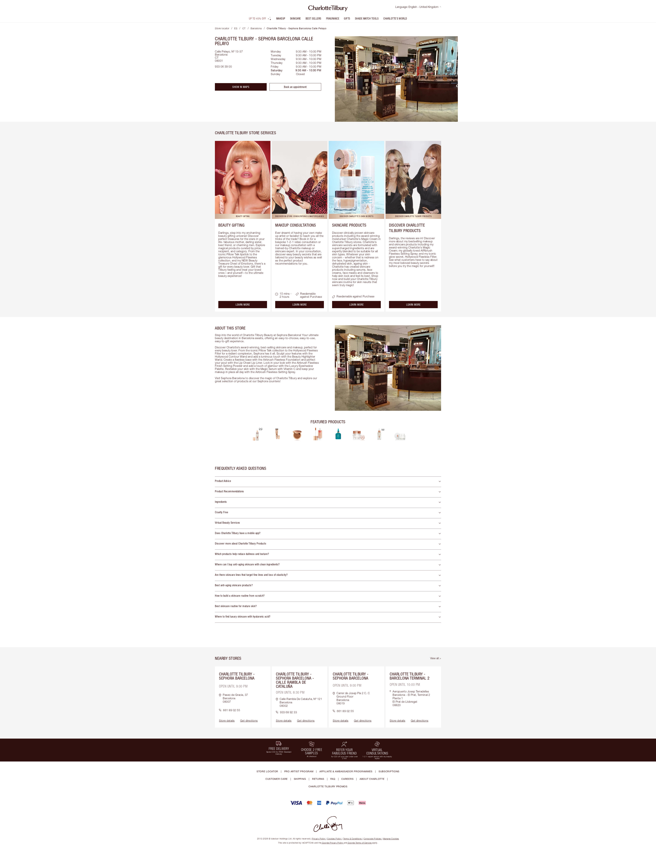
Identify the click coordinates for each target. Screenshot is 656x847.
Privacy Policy (318, 838)
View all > (435, 658)
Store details (227, 720)
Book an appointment (295, 86)
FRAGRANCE (332, 18)
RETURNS (318, 778)
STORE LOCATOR (267, 771)
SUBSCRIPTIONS (389, 771)
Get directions (249, 720)
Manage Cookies (391, 838)
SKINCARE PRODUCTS (349, 225)
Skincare (295, 18)
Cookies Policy (334, 838)
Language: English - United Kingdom (416, 6)
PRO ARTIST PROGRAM (298, 771)
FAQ (332, 778)
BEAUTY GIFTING (231, 225)
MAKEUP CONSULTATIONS (295, 225)
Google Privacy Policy (333, 843)
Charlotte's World (395, 18)
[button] (328, 482)
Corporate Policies (372, 838)
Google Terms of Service (359, 843)
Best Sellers (313, 18)
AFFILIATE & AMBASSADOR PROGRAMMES (345, 771)
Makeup (280, 18)
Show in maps (240, 86)
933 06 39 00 (223, 66)
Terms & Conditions (352, 838)
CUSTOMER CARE (276, 778)
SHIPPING (300, 778)
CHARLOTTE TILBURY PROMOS (328, 786)
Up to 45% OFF (257, 18)
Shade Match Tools (367, 18)
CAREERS (347, 778)
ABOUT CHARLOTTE (372, 778)
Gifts (347, 18)
